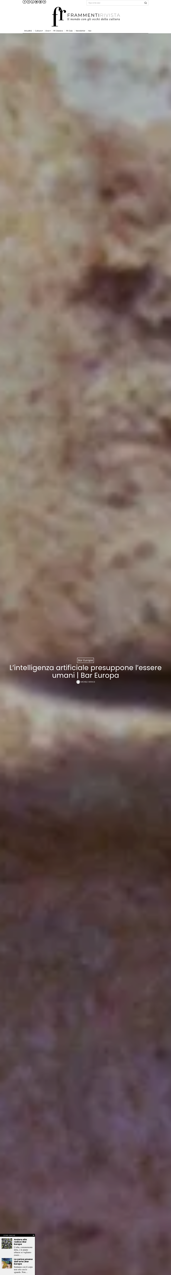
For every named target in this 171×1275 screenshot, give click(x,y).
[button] (145, 3)
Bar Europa (85, 660)
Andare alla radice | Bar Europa (20, 1241)
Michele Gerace (88, 682)
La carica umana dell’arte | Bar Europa (23, 1261)
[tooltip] (24, 2)
